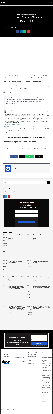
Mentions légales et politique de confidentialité (33, 354)
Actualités (19, 14)
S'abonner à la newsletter (20, 361)
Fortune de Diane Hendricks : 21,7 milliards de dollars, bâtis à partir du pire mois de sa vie (16, 278)
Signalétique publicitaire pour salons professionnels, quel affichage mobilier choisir (41, 278)
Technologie (33, 14)
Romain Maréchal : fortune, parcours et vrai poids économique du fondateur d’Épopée (41, 261)
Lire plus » (9, 239)
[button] (17, 31)
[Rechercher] (48, 182)
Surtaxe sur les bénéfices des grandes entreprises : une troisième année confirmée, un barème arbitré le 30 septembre (47, 360)
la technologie (31, 130)
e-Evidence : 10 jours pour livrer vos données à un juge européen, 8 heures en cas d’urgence (41, 307)
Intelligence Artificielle (26, 14)
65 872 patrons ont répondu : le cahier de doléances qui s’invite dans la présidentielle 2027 (16, 261)
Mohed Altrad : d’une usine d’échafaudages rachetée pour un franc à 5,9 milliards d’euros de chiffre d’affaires (46, 368)
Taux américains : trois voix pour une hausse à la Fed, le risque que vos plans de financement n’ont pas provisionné (41, 286)
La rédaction (33, 367)
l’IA (45, 148)
